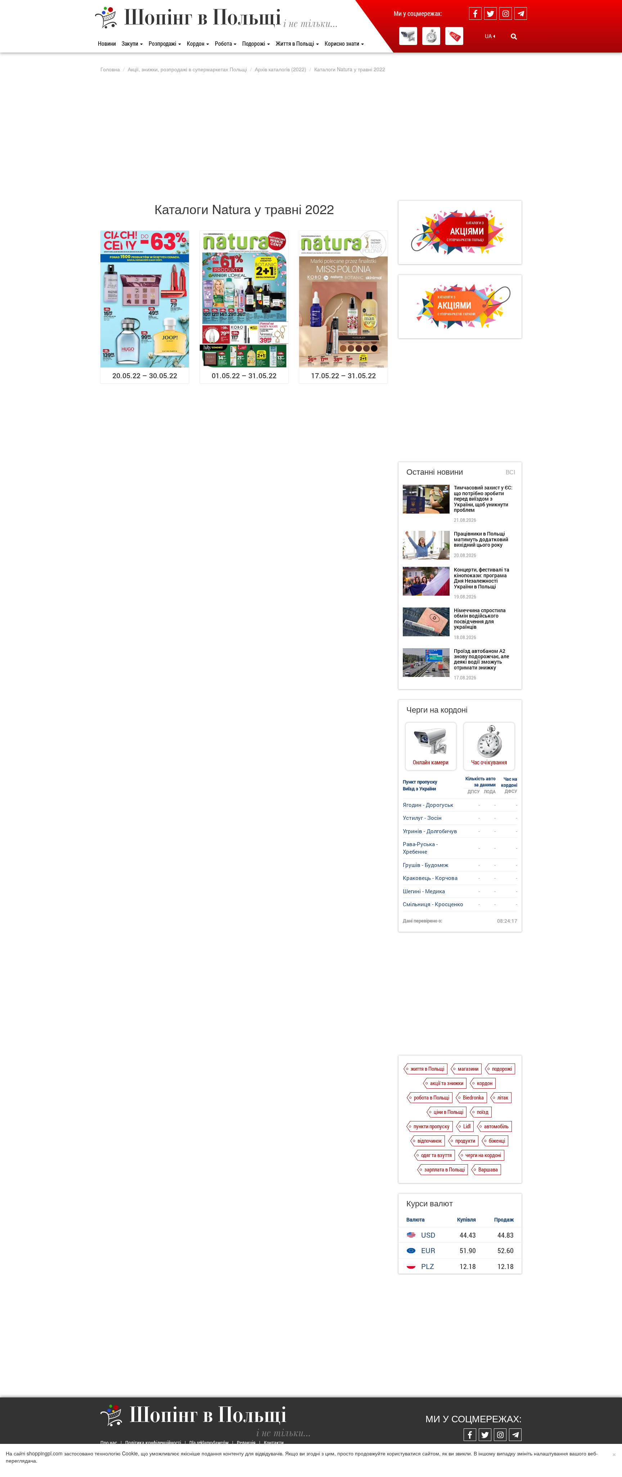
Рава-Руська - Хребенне (420, 847)
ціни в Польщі (448, 1111)
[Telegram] (520, 13)
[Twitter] (490, 13)
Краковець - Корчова (430, 877)
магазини (468, 1068)
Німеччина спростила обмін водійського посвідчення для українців (480, 618)
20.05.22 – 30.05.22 (144, 375)
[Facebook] (475, 13)
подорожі (502, 1068)
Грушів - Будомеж (425, 864)
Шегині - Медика (424, 891)
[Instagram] (505, 13)
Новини (107, 43)
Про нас (108, 1442)
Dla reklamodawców (209, 1442)
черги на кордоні (483, 1154)
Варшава (488, 1169)
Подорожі (254, 43)
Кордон (196, 43)
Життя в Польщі (295, 43)
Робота (224, 43)
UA (489, 36)
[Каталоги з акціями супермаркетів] (454, 36)
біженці (497, 1140)
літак (502, 1097)
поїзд (482, 1111)
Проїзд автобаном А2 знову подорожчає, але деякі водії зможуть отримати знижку (481, 659)
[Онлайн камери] (408, 36)
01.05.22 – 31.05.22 (244, 375)
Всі (510, 472)
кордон (484, 1083)
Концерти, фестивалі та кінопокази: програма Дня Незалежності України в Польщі (481, 578)
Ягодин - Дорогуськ (428, 804)
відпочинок (430, 1140)
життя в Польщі (427, 1068)
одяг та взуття (436, 1154)
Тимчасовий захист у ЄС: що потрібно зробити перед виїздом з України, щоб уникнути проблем (483, 498)
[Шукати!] (514, 36)
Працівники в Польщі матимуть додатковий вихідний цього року (481, 539)
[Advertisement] (311, 136)
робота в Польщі (431, 1097)
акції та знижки (446, 1083)
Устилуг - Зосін (422, 817)
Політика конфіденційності (153, 1442)
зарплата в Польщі (444, 1169)
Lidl (466, 1126)
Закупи (130, 43)
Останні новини (434, 471)
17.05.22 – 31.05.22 (343, 375)
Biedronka (473, 1097)
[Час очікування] (431, 36)
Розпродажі (163, 43)
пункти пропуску (432, 1126)
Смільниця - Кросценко (433, 904)
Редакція (246, 1442)
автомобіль (496, 1126)
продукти (465, 1140)
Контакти (274, 1442)
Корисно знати (342, 43)
